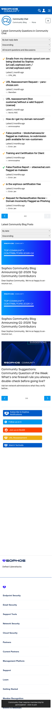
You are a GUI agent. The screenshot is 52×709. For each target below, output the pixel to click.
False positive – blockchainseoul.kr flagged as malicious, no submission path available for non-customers (26, 136)
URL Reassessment (18, 437)
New (48, 20)
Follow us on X (15, 422)
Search (39, 10)
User (43, 10)
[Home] (14, 10)
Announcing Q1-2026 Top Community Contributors (19, 324)
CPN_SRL (12, 75)
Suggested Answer (3, 59)
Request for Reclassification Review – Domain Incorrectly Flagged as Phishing (28, 199)
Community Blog (20, 22)
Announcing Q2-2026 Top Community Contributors (19, 274)
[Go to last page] (26, 398)
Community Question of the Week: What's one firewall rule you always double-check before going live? (25, 377)
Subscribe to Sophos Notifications (19, 413)
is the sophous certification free (23, 184)
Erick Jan (12, 146)
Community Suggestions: (18, 369)
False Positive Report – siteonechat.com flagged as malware (28, 168)
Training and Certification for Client (25, 153)
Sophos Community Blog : (19, 268)
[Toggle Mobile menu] (48, 10)
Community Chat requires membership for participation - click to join (26, 703)
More (34, 22)
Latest (15, 72)
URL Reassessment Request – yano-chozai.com (26, 83)
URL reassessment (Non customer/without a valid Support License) (24, 102)
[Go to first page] (25, 216)
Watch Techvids (16, 445)
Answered (3, 167)
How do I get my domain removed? (25, 119)
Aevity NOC (13, 112)
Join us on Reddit (17, 430)
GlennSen (12, 92)
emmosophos (14, 126)
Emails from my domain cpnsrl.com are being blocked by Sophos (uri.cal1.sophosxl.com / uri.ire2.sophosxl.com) (28, 63)
